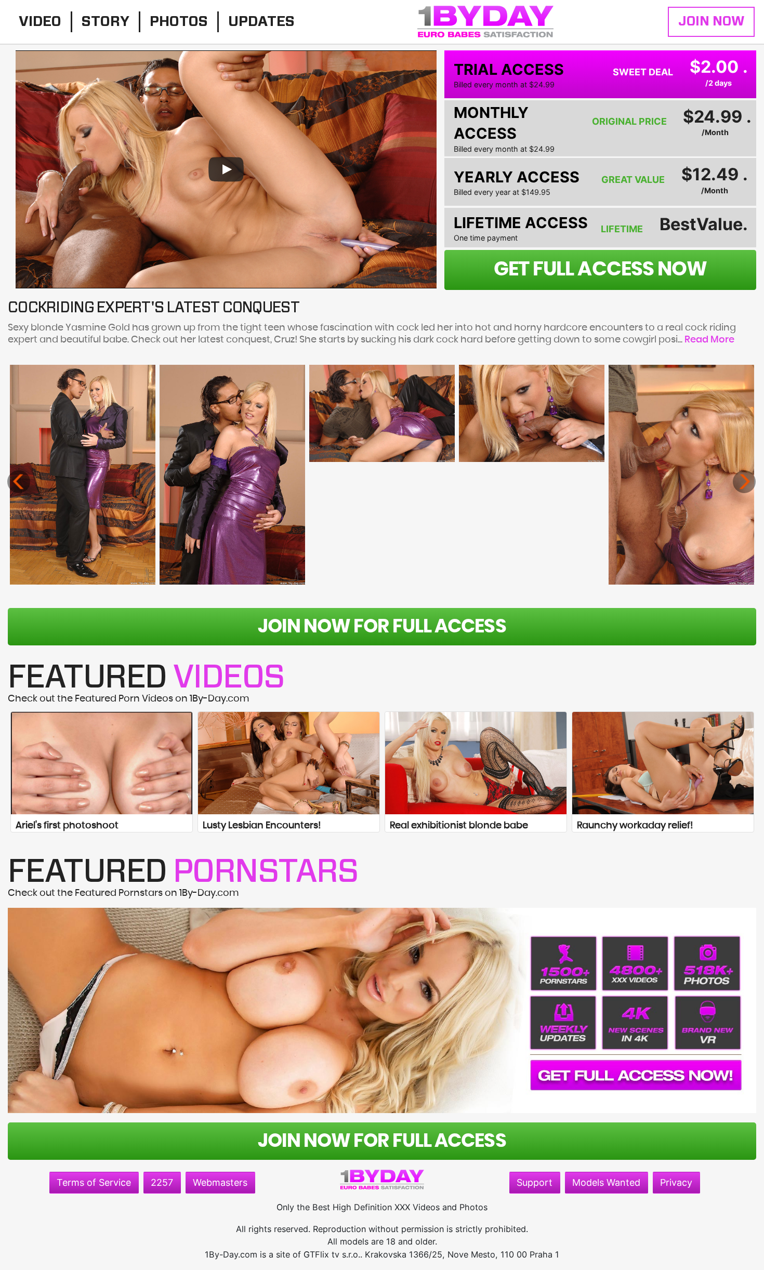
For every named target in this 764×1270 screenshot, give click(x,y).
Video (40, 22)
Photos (179, 22)
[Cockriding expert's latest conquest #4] (532, 413)
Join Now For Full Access (382, 626)
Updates (261, 22)
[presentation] (18, 481)
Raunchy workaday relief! (635, 825)
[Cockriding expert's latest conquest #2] (233, 475)
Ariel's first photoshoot (67, 825)
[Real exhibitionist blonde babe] (476, 763)
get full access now (600, 270)
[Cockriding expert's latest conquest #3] (382, 413)
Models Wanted (606, 1182)
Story (105, 22)
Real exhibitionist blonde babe (459, 825)
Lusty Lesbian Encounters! (262, 825)
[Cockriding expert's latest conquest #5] (682, 475)
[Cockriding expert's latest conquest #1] (83, 475)
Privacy (676, 1182)
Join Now (711, 21)
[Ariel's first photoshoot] (101, 763)
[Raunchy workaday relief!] (663, 763)
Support (534, 1182)
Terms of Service (94, 1182)
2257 (162, 1182)
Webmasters (220, 1182)
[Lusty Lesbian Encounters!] (288, 763)
